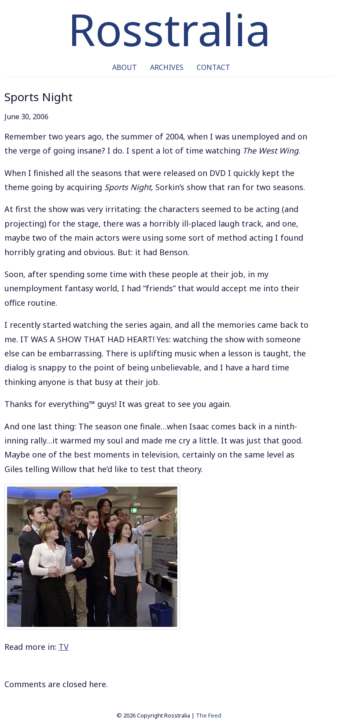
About (124, 67)
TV (64, 646)
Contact (213, 67)
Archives (167, 67)
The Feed (208, 715)
